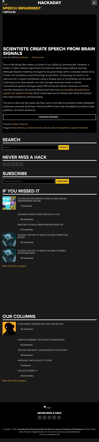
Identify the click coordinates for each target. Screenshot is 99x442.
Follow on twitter (8, 164)
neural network (33, 127)
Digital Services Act (39, 432)
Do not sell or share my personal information (64, 432)
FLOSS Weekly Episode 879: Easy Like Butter (40, 324)
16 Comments (26, 229)
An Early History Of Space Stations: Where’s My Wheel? (43, 236)
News (16, 124)
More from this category (14, 266)
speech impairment (60, 127)
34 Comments (26, 355)
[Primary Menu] (94, 3)
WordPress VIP (54, 435)
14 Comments (37, 57)
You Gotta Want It (27, 370)
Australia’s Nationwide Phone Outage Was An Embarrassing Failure (42, 199)
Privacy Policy (90, 429)
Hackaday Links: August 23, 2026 (35, 360)
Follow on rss (17, 164)
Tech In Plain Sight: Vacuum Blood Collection (42, 350)
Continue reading (54, 118)
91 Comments (26, 345)
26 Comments (26, 242)
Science (24, 124)
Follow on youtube (13, 164)
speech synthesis (79, 127)
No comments (26, 219)
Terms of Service (25, 432)
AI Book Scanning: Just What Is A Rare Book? (41, 340)
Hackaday (49, 2)
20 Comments (26, 258)
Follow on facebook (4, 164)
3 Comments (26, 206)
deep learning (18, 127)
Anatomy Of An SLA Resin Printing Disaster (40, 224)
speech (46, 127)
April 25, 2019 (9, 57)
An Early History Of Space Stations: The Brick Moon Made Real (42, 252)
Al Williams (23, 57)
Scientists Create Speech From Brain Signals (49, 51)
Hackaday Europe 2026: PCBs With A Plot (39, 214)
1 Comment (25, 365)
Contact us (21, 164)
